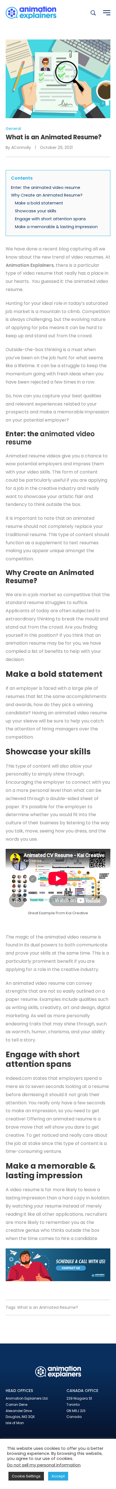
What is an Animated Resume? (47, 1307)
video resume (25, 1189)
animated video (72, 713)
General (13, 128)
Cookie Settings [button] (26, 1476)
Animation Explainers (30, 265)
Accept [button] (58, 1476)
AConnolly (21, 147)
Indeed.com (19, 1078)
